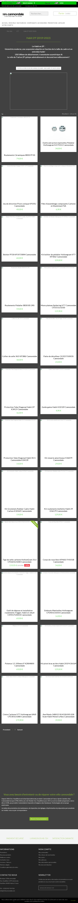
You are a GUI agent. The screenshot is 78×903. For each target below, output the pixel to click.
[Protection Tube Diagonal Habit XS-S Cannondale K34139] (20, 437)
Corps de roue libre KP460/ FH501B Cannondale (58, 561)
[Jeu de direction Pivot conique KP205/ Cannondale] (20, 183)
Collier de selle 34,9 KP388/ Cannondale (19, 356)
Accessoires (42, 23)
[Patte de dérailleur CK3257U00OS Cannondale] (58, 336)
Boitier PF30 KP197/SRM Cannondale (19, 254)
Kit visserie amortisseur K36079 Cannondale (58, 459)
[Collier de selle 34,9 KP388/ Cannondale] (20, 336)
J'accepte (73, 900)
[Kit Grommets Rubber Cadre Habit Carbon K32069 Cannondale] (20, 488)
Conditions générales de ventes (9, 867)
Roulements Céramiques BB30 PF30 (19, 155)
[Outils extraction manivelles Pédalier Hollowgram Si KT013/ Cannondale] (58, 128)
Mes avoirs (42, 857)
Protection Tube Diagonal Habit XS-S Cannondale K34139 (19, 459)
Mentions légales (5, 865)
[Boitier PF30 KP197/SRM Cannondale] (20, 234)
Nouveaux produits (5, 855)
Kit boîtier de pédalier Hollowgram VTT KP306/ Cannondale (58, 255)
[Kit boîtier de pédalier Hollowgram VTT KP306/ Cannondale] (58, 234)
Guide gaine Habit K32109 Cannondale (58, 407)
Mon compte (45, 849)
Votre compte (7, 25)
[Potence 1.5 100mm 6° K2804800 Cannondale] (20, 643)
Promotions (52, 23)
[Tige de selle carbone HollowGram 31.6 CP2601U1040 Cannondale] (20, 539)
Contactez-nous (4, 860)
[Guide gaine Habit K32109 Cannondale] (58, 387)
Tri (2, 114)
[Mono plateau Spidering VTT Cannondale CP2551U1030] (58, 285)
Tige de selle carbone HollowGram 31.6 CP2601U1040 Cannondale (20, 561)
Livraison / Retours (5, 862)
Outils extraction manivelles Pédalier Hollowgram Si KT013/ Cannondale (58, 144)
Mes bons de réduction (45, 865)
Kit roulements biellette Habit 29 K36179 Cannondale (58, 510)
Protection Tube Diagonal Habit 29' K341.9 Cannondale (19, 408)
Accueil (5, 23)
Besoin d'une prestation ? (39, 819)
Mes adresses (43, 860)
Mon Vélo (12, 23)
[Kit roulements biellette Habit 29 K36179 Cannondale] (58, 488)
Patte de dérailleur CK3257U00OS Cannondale (58, 357)
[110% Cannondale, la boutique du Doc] (13, 14)
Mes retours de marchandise (47, 855)
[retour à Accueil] (3, 31)
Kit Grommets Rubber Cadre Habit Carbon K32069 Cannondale (19, 510)
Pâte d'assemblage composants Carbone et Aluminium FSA (58, 205)
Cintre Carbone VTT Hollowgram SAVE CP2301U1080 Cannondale (19, 715)
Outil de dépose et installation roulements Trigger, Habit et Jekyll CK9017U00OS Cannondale (19, 612)
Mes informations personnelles (47, 862)
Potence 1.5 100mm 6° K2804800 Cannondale (19, 664)
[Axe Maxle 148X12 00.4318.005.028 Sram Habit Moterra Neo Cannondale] (58, 694)
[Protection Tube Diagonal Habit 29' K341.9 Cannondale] (20, 387)
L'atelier (61, 23)
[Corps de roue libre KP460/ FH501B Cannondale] (58, 539)
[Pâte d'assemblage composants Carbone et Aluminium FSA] (58, 183)
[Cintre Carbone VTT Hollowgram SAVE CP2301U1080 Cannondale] (20, 694)
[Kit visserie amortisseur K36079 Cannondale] (58, 437)
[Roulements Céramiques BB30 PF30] (20, 134)
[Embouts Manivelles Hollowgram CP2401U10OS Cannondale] (58, 590)
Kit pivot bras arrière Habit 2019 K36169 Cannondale (58, 664)
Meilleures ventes (5, 857)
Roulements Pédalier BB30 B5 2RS (19, 305)
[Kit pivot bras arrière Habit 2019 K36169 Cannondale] (58, 643)
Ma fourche (21, 23)
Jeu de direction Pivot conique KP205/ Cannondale (19, 205)
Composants (32, 23)
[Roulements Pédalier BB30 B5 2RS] (20, 285)
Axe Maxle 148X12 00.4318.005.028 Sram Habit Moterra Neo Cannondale (58, 715)
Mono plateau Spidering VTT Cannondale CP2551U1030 (58, 306)
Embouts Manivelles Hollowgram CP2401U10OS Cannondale (58, 611)
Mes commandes (43, 852)
